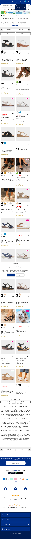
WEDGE (9, 449)
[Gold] (5, 173)
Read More (15, 25)
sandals (13, 411)
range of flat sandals (11, 439)
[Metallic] (11, 173)
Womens (6, 15)
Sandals (13, 15)
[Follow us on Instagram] (15, 488)
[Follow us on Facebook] (5, 488)
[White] (5, 52)
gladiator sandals (21, 439)
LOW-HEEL (8, 29)
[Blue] (20, 112)
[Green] (17, 173)
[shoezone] (4, 2)
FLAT (22, 449)
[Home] (1, 16)
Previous (1, 29)
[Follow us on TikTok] (25, 488)
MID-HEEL (21, 29)
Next (29, 29)
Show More (23, 401)
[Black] (17, 52)
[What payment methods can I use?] (15, 480)
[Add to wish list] (13, 54)
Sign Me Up (15, 463)
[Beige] (5, 295)
